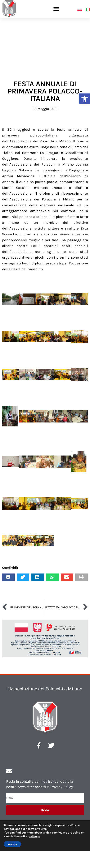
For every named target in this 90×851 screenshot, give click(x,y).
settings (34, 836)
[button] (84, 98)
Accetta (12, 844)
